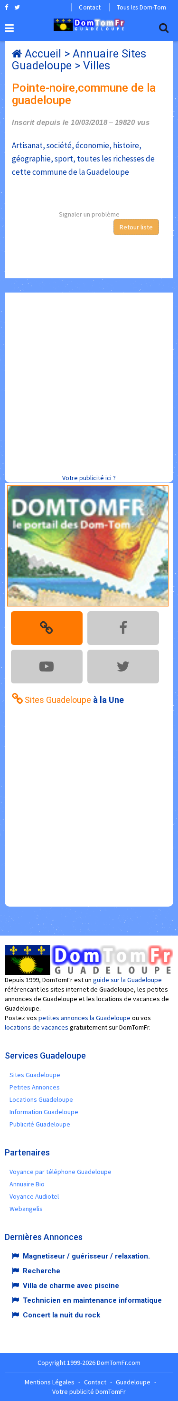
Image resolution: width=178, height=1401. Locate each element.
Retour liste (136, 227)
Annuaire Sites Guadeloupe (79, 59)
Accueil (43, 53)
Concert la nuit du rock (61, 1315)
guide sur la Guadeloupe (127, 979)
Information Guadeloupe (43, 1112)
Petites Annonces (34, 1087)
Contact (89, 7)
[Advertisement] (89, 382)
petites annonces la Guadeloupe (84, 1017)
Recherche (41, 1271)
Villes (96, 65)
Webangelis (26, 1208)
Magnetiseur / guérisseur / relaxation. (86, 1256)
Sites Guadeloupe (34, 1074)
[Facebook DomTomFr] (6, 7)
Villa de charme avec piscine (71, 1285)
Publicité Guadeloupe (39, 1124)
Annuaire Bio (27, 1184)
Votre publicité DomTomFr (89, 1391)
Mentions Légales (50, 1382)
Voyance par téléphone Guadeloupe (60, 1171)
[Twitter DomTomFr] (17, 7)
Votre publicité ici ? (89, 477)
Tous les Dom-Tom (141, 7)
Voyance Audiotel (34, 1196)
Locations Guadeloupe (41, 1099)
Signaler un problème (89, 214)
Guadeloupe (133, 1382)
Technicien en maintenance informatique (92, 1300)
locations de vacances (36, 1027)
